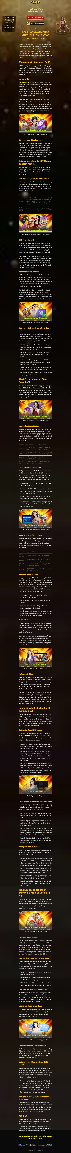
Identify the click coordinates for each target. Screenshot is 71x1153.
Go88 (26, 388)
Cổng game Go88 (24, 82)
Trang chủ (22, 388)
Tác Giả (40, 1138)
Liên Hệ (34, 1138)
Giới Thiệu (22, 1136)
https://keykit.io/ (32, 431)
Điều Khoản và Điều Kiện (33, 1136)
